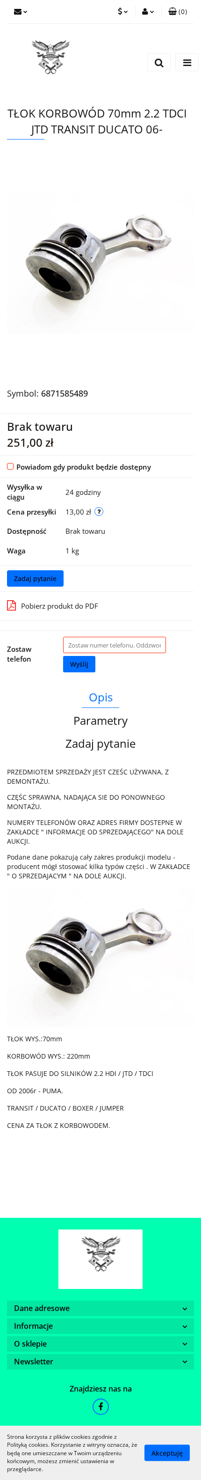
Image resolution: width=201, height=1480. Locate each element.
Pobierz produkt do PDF (59, 606)
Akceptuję (167, 1453)
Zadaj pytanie (35, 578)
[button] (177, 11)
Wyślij (79, 664)
